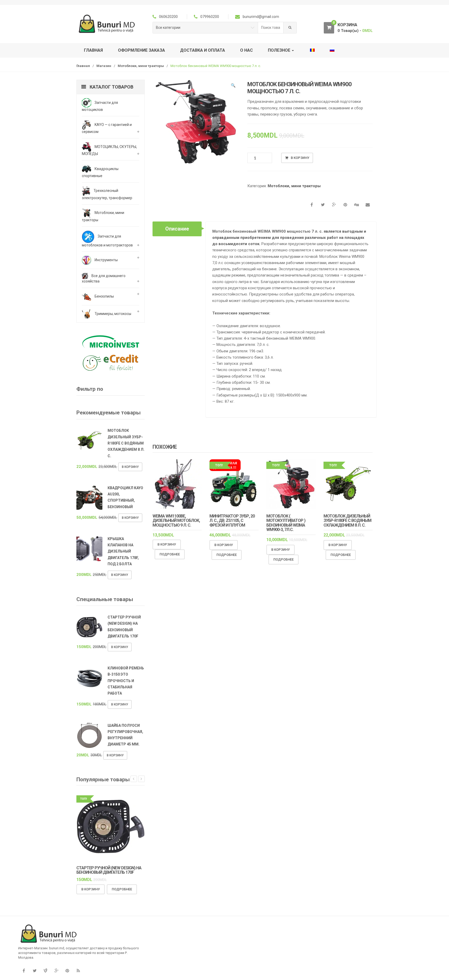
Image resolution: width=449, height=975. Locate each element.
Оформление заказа (141, 50)
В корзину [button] (166, 544)
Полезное (279, 50)
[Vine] (45, 971)
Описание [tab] (177, 229)
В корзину (300, 158)
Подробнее (170, 554)
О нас (246, 50)
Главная (93, 50)
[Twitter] (34, 971)
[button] (233, 86)
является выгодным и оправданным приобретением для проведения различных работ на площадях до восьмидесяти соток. (289, 237)
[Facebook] (23, 971)
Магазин (103, 66)
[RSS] (78, 971)
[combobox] (270, 27)
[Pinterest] (67, 971)
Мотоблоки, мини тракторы (141, 66)
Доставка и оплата (202, 50)
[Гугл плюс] (56, 971)
